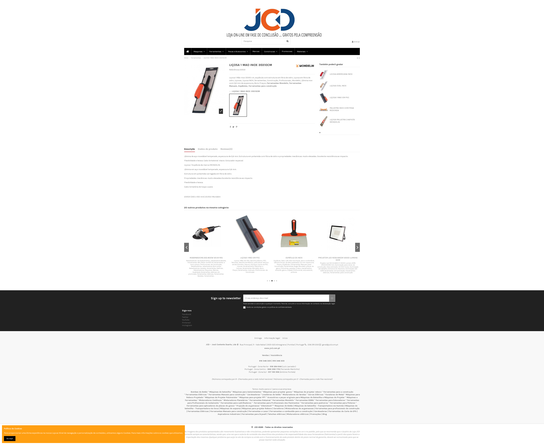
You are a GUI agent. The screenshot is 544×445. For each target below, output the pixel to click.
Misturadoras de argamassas (299, 408)
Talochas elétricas (276, 414)
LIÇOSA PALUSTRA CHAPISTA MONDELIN (342, 120)
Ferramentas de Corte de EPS (342, 411)
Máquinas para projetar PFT (252, 397)
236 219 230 (313, 344)
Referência (234, 69)
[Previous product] (358, 58)
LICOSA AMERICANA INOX (341, 74)
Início (285, 338)
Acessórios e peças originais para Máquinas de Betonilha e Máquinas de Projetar (306, 397)
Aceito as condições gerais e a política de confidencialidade (269, 307)
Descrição (189, 149)
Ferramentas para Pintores (342, 403)
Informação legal (272, 338)
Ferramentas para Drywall (254, 414)
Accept (10, 438)
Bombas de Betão (199, 392)
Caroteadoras (253, 394)
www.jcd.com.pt (272, 348)
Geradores (279, 408)
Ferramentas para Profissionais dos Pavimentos (276, 403)
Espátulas (242, 86)
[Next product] (359, 58)
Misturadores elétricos (298, 414)
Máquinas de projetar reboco (307, 392)
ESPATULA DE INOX (294, 258)
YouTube (185, 320)
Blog (325, 414)
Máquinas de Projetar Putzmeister (221, 397)
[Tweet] (233, 127)
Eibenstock (266, 406)
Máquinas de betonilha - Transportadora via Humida (319, 406)
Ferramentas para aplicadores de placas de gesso (210, 406)
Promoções (315, 414)
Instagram (187, 325)
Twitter (185, 317)
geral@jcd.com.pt (330, 344)
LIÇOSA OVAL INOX (338, 86)
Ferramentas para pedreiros (314, 403)
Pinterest (186, 322)
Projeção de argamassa (247, 406)
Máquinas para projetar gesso (277, 392)
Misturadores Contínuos (210, 400)
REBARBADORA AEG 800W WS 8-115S (206, 258)
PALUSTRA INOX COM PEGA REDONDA (342, 109)
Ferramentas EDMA (305, 400)
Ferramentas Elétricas (196, 394)
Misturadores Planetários (236, 400)
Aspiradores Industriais (229, 414)
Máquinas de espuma (230, 408)
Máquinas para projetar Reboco (257, 408)
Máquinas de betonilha (220, 392)
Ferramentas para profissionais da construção (337, 408)
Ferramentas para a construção (338, 392)
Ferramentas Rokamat (260, 400)
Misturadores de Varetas (294, 394)
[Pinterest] (236, 127)
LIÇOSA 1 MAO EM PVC (339, 97)
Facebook (186, 314)
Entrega (258, 338)
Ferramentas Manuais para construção (227, 394)
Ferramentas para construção (263, 86)
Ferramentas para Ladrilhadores (236, 403)
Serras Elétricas (315, 394)
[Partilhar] (230, 127)
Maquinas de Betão (284, 406)
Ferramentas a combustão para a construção (291, 411)
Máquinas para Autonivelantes (247, 392)
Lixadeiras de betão (271, 394)
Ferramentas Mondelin (277, 83)
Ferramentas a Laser (258, 411)
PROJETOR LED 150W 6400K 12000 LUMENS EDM (338, 259)
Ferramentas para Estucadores (330, 400)
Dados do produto (208, 149)
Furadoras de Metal (334, 394)
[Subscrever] (332, 298)
